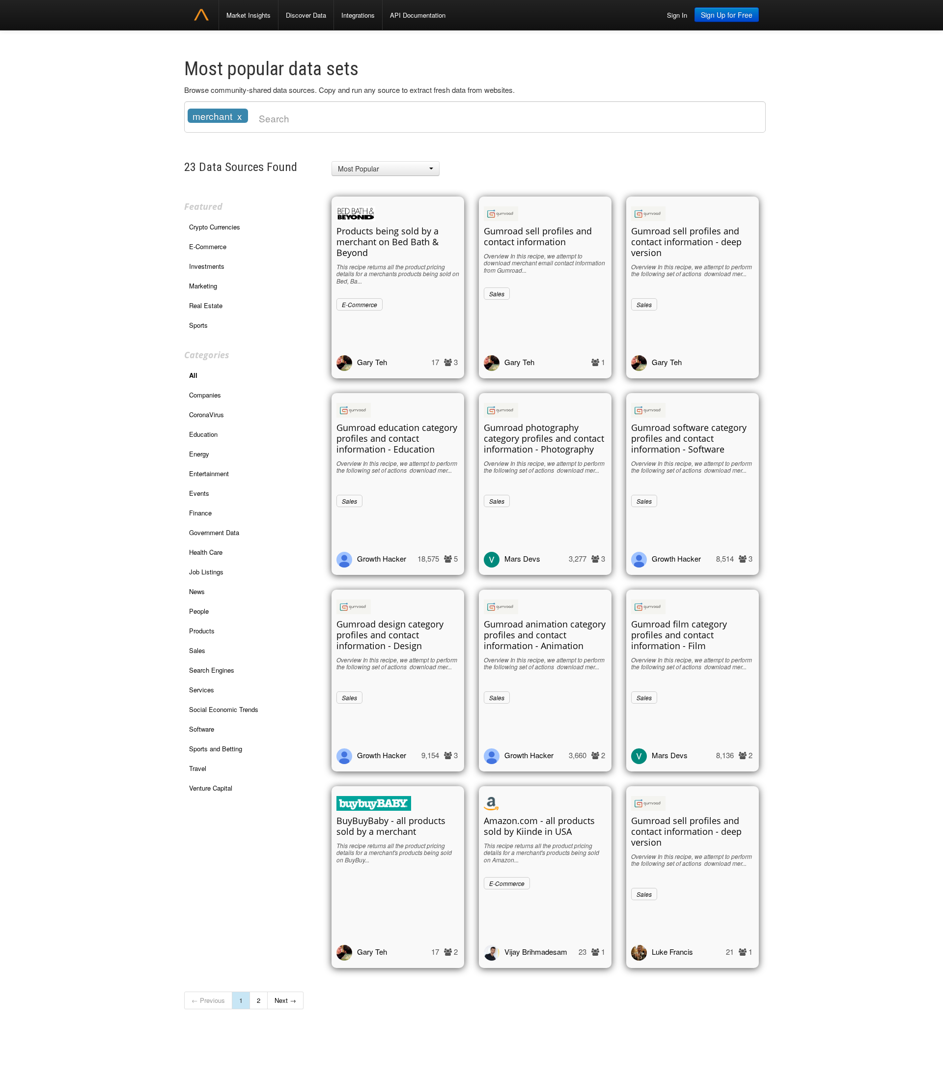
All (193, 375)
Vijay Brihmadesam (535, 951)
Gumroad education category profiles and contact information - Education (396, 438)
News (197, 591)
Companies (205, 394)
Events (199, 493)
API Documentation (417, 15)
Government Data (214, 532)
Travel (197, 768)
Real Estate (205, 305)
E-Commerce (207, 246)
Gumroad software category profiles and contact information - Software (689, 438)
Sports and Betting (215, 748)
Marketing (203, 285)
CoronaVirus (206, 414)
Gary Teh (372, 362)
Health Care (205, 552)
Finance (200, 512)
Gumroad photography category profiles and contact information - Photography (544, 438)
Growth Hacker (381, 558)
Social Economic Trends (223, 709)
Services (201, 689)
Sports (198, 325)
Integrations (358, 15)
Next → (285, 1000)
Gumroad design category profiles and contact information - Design (390, 635)
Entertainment (209, 473)
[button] (386, 168)
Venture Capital (210, 788)
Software (201, 729)
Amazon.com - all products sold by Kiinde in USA (539, 826)
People (199, 611)
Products (202, 630)
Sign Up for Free (726, 15)
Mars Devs (522, 558)
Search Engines (211, 670)
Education (203, 434)
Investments (206, 266)
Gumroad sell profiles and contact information (538, 236)
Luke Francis (672, 951)
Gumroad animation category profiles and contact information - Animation (545, 635)
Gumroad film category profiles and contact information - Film (679, 635)
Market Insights (248, 15)
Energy (199, 453)
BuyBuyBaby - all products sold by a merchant (390, 826)
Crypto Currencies (214, 226)
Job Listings (206, 571)
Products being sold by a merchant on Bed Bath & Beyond (387, 241)
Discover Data (306, 15)
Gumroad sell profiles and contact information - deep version (686, 241)
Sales (197, 650)
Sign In (677, 15)
